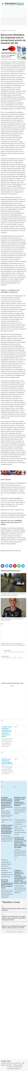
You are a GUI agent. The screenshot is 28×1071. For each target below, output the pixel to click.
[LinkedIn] (10, 566)
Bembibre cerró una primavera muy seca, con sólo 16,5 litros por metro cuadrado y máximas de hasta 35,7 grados (20, 842)
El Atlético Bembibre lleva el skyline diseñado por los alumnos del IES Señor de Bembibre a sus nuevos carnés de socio (6, 803)
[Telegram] (23, 566)
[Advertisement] (14, 996)
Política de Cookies (18, 1065)
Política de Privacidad (6, 1065)
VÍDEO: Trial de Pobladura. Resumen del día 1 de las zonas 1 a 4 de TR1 (14, 927)
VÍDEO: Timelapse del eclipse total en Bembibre (14, 909)
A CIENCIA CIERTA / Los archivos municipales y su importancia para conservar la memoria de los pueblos (7, 731)
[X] (6, 566)
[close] (3, 4)
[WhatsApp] (19, 566)
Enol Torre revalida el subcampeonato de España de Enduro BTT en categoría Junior (7, 884)
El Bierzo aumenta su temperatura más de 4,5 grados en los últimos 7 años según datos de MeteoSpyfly (7, 829)
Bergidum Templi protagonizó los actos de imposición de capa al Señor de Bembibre (20, 801)
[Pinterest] (15, 566)
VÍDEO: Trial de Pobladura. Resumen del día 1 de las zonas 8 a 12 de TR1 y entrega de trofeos (14, 918)
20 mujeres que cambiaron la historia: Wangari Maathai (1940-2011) (7, 761)
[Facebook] (2, 566)
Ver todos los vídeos (14, 931)
